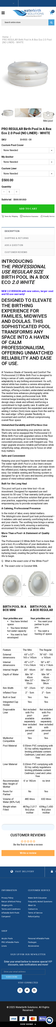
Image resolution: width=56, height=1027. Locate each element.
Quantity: (6, 186)
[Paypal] (23, 1019)
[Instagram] (34, 990)
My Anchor (7, 156)
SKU (3, 139)
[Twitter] (27, 990)
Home (5, 37)
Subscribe (11, 977)
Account (7, 3)
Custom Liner (9, 168)
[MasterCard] (33, 1019)
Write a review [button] (28, 853)
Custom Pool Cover (12, 145)
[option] (28, 73)
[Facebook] (20, 990)
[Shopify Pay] (42, 1019)
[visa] (14, 1019)
